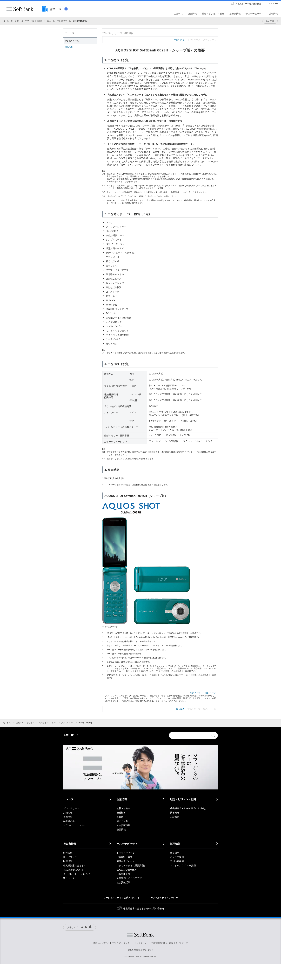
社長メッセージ (125, 808)
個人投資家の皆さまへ (74, 865)
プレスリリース (64, 21)
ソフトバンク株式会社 (35, 21)
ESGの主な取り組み (127, 869)
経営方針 (67, 852)
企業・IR (19, 21)
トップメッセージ (126, 852)
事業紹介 (121, 816)
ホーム (10, 21)
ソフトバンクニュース (74, 825)
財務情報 (67, 861)
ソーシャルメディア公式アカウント (121, 897)
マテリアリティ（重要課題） (131, 865)
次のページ (210, 692)
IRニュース (69, 878)
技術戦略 (174, 812)
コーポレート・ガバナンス (77, 873)
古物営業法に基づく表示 (162, 943)
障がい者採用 (177, 861)
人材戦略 (174, 816)
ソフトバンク (140, 934)
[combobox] (189, 735)
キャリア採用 (177, 856)
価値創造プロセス (126, 861)
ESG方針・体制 (124, 856)
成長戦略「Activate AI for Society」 (188, 808)
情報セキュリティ (101, 943)
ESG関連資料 (123, 873)
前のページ (195, 692)
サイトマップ (182, 943)
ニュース (51, 21)
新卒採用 (174, 852)
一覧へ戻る (179, 39)
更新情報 (67, 816)
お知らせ (69, 46)
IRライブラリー (71, 856)
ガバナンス (122, 821)
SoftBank (20, 9)
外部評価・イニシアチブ (129, 878)
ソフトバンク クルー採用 (183, 865)
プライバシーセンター (122, 943)
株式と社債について (73, 869)
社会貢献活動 (123, 825)
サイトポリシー (141, 943)
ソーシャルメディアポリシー (163, 897)
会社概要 (121, 812)
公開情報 (121, 829)
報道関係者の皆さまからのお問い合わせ (143, 908)
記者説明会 (69, 821)
